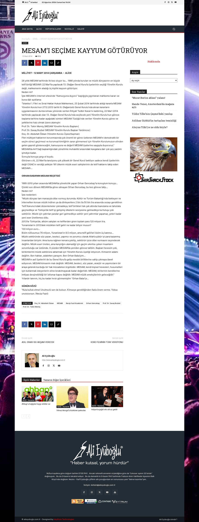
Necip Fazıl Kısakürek (74, 303)
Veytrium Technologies (64, 519)
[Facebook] (165, 2)
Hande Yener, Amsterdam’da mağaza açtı (153, 106)
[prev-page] (23, 416)
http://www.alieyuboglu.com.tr (53, 360)
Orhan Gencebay (93, 303)
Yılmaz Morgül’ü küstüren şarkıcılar (71, 410)
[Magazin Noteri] (115, 492)
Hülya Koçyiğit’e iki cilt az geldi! (104, 409)
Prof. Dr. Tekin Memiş (31, 307)
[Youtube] (175, 2)
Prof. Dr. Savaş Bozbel (111, 303)
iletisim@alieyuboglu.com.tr (103, 485)
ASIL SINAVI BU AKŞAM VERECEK (38, 342)
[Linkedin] (45, 63)
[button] (173, 29)
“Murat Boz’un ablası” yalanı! (148, 97)
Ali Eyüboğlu (48, 355)
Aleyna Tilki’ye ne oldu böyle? (149, 127)
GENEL (35, 39)
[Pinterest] (38, 63)
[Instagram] (168, 2)
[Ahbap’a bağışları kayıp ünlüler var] (37, 394)
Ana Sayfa (26, 39)
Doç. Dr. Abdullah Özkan (44, 303)
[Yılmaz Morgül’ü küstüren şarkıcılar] (72, 397)
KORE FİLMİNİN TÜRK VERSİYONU (107, 342)
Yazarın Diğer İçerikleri (57, 379)
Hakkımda (154, 61)
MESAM (60, 303)
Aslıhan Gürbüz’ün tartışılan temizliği (154, 120)
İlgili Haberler (31, 379)
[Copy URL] (58, 63)
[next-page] (28, 416)
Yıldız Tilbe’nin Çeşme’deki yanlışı (152, 113)
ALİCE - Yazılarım (29, 400)
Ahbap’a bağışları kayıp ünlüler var (36, 404)
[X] (172, 2)
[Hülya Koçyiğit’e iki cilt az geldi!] (107, 396)
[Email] (51, 63)
